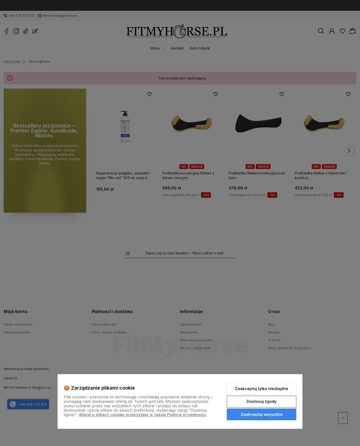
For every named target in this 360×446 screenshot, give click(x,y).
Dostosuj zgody (261, 401)
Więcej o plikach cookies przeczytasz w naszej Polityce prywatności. (143, 414)
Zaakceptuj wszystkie (261, 414)
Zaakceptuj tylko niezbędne (261, 388)
